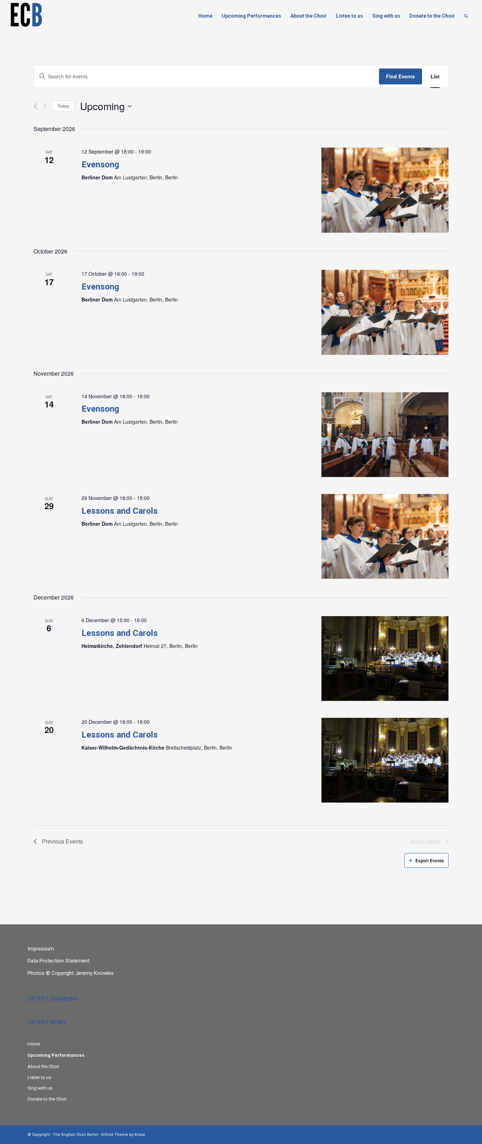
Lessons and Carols (120, 511)
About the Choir (43, 1066)
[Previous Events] (35, 106)
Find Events (400, 76)
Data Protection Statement (59, 961)
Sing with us (40, 1088)
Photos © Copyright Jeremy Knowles (71, 973)
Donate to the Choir (47, 1099)
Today (63, 106)
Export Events (429, 860)
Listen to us (39, 1077)
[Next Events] (45, 106)
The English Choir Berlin (75, 1134)
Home (34, 1044)
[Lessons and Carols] (384, 536)
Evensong (100, 164)
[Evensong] (384, 190)
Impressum (41, 949)
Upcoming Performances (56, 1055)
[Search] (465, 16)
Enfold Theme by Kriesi (123, 1134)
